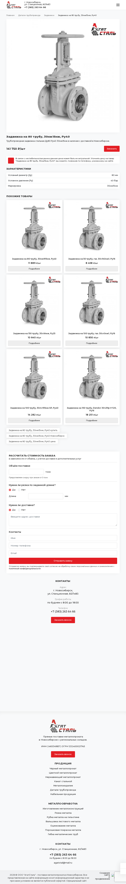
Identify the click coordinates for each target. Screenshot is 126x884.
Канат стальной (63, 781)
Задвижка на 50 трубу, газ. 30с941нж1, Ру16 (91, 259)
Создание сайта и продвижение (102, 876)
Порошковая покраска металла (63, 830)
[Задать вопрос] (123, 866)
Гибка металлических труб (63, 834)
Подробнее (34, 269)
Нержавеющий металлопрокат (63, 777)
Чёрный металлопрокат (63, 768)
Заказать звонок (63, 620)
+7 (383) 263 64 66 (35, 7)
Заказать (112, 148)
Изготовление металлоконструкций (63, 808)
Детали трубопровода (63, 789)
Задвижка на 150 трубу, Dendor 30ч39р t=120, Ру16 (91, 409)
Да (13, 489)
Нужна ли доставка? (22, 505)
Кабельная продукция (63, 794)
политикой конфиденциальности (25, 568)
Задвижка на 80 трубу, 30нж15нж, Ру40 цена (32, 441)
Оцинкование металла (63, 825)
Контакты (15, 532)
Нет (23, 489)
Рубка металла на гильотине (63, 817)
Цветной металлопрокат (63, 772)
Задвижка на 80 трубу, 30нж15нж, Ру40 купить (33, 430)
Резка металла (63, 813)
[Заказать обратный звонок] (123, 871)
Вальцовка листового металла (63, 821)
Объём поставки (19, 466)
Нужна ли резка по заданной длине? (32, 485)
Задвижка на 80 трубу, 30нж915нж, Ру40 (34, 259)
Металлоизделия (63, 785)
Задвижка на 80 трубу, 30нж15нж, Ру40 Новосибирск (36, 436)
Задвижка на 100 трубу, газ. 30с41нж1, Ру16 (91, 333)
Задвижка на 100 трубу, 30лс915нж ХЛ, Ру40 (34, 408)
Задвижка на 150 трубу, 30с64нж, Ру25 (34, 333)
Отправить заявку (63, 561)
